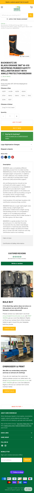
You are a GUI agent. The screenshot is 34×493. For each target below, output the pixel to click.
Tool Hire (19, 424)
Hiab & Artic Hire (9, 425)
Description (7, 164)
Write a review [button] (17, 263)
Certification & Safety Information (13, 243)
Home (3, 23)
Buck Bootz (7, 76)
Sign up (27, 460)
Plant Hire (26, 424)
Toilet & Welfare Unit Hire (23, 425)
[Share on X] (5, 157)
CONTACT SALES (9, 328)
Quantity (3, 112)
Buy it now (17, 128)
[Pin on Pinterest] (12, 157)
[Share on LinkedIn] (9, 157)
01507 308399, (7, 382)
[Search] (30, 15)
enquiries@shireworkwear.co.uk (13, 316)
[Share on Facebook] (2, 157)
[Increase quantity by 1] (16, 116)
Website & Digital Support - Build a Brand (17, 489)
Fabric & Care (7, 238)
